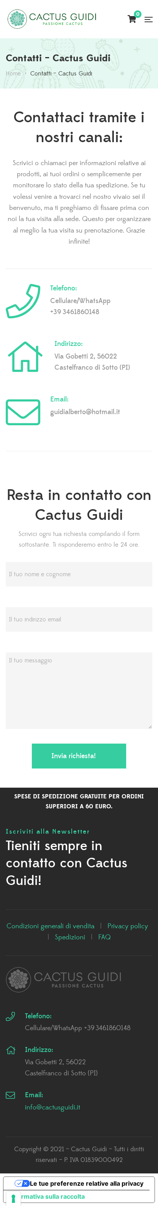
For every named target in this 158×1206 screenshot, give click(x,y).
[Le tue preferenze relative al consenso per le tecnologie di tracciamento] (13, 1198)
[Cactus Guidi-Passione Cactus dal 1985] (52, 19)
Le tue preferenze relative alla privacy (86, 1183)
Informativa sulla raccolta (47, 1196)
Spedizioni (70, 937)
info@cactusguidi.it (52, 1107)
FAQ (104, 937)
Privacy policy (127, 926)
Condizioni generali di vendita (50, 926)
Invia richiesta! (73, 756)
